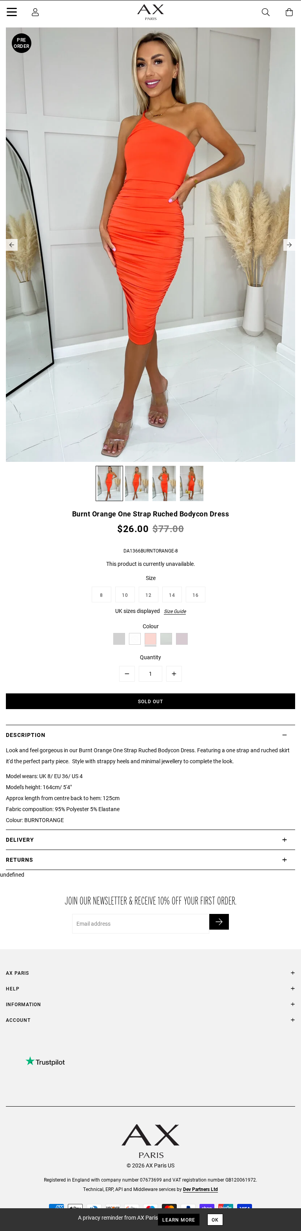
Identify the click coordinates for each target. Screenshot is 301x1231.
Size (151, 578)
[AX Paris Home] (150, 12)
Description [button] (25, 735)
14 (172, 595)
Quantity (150, 657)
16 (195, 595)
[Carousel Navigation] (150, 245)
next (289, 245)
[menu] (12, 13)
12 (148, 595)
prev (12, 245)
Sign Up (219, 922)
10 (125, 595)
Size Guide (175, 611)
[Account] (35, 12)
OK (215, 1219)
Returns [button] (19, 859)
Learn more (178, 1219)
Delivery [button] (20, 839)
